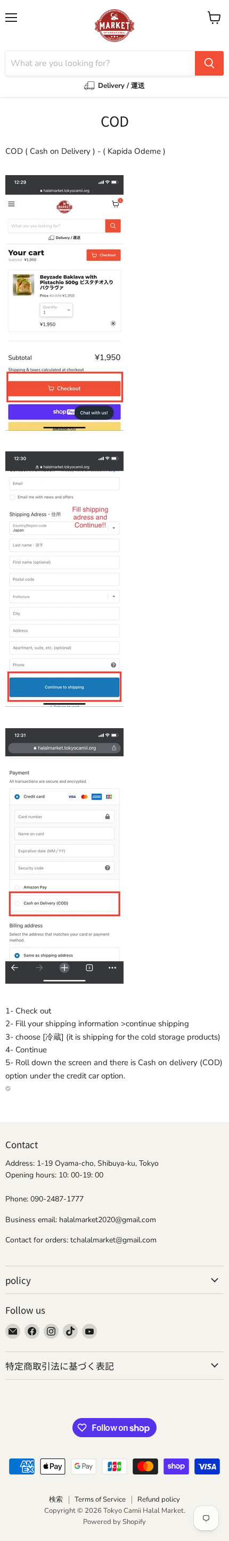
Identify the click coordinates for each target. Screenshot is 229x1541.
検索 (56, 1499)
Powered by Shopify (114, 1522)
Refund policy (158, 1499)
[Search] (209, 63)
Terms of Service (100, 1499)
